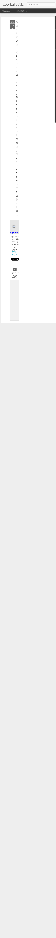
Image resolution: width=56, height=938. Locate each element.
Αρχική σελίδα (23, 10)
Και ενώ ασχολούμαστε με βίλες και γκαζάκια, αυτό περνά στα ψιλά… (16, 118)
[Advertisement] (34, 61)
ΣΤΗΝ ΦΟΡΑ (14, 253)
